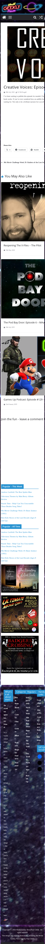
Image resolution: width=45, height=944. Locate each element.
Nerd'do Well (28, 711)
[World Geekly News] (22, 3)
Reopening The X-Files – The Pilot (22, 245)
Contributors (39, 703)
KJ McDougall (22, 92)
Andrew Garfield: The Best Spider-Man (16, 492)
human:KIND (28, 701)
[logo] (6, 920)
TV (16, 770)
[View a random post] (41, 17)
